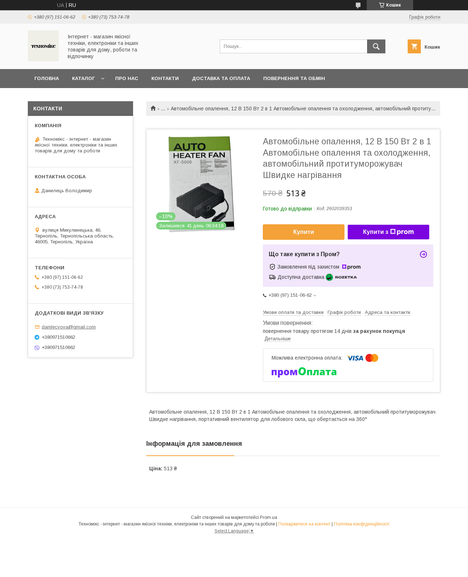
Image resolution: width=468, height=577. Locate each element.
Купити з (375, 232)
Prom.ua (268, 517)
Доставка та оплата (221, 78)
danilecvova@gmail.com (69, 327)
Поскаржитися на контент (304, 524)
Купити (303, 232)
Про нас (126, 78)
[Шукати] (376, 46)
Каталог (83, 78)
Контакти (165, 78)
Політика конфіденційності (361, 524)
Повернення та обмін (294, 78)
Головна (46, 78)
